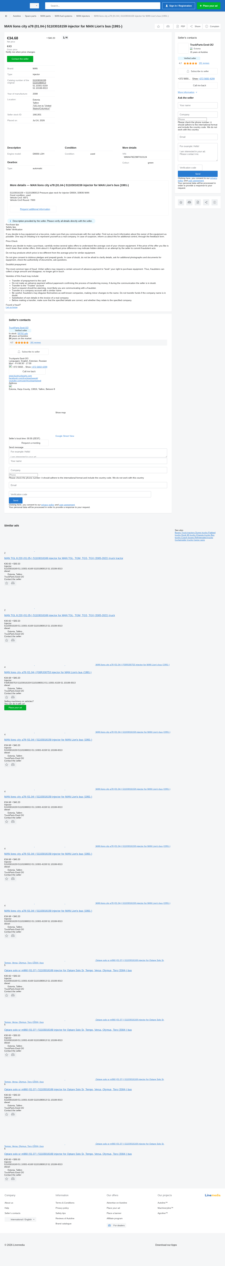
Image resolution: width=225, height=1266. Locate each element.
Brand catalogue (63, 1223)
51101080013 (39, 83)
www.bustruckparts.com (20, 376)
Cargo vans (199, 540)
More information (186, 92)
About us (9, 1203)
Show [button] (28, 367)
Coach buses (188, 537)
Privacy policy (62, 1208)
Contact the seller (20, 59)
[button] (159, 26)
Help (7, 1208)
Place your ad (15, 707)
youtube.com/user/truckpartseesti (25, 380)
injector (36, 74)
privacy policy (47, 504)
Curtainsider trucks (184, 540)
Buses (178, 532)
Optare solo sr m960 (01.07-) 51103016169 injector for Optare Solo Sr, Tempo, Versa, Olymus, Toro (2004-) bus (68, 970)
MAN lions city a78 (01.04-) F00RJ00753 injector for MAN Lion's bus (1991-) (48, 672)
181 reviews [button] (35, 342)
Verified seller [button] (21, 330)
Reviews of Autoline (65, 1218)
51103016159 (39, 80)
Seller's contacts (12, 1213)
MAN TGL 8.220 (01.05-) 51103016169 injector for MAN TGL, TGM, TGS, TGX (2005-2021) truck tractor (63, 558)
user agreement (67, 504)
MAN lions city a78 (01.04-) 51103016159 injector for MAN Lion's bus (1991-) (48, 739)
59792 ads (23, 333)
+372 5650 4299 (39, 367)
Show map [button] (60, 412)
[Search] (48, 6)
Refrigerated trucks (204, 537)
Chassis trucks (203, 535)
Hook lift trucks (188, 535)
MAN (35, 68)
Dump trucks (201, 532)
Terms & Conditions (65, 1203)
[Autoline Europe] (15, 6)
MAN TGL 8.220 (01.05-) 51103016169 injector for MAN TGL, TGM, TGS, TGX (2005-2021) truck (59, 615)
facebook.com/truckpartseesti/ (23, 378)
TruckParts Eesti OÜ (18, 327)
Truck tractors (188, 532)
